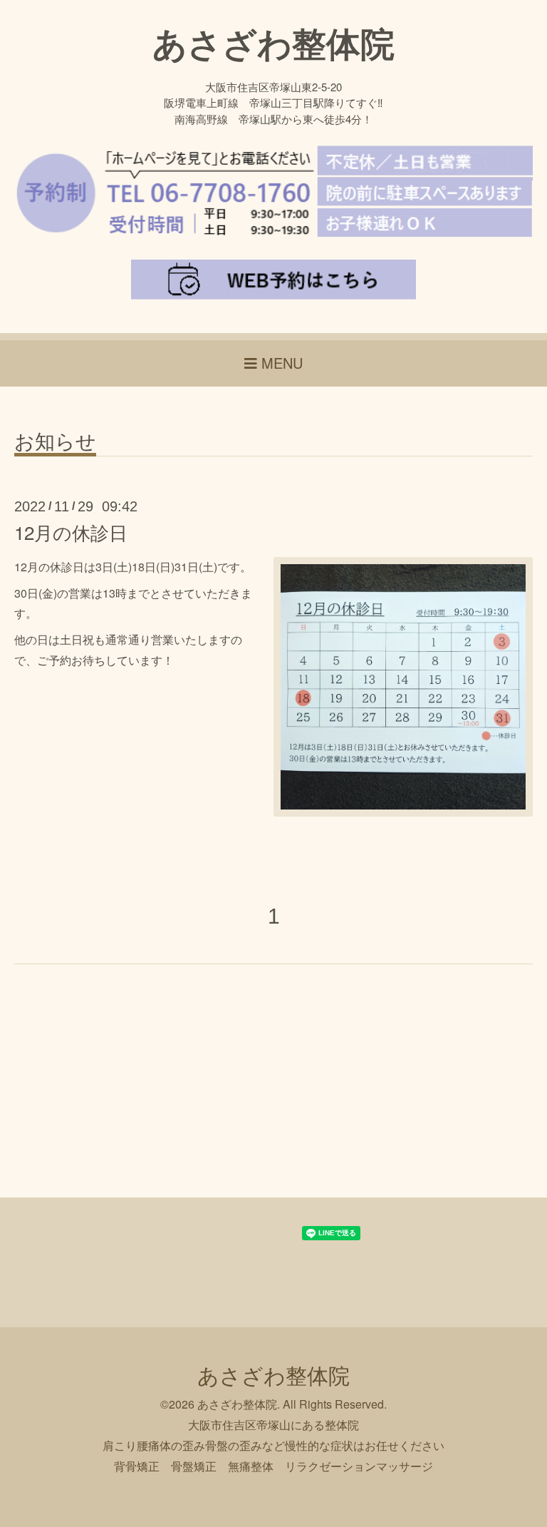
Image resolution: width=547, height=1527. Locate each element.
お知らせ (55, 442)
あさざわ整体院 (273, 42)
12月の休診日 (70, 532)
